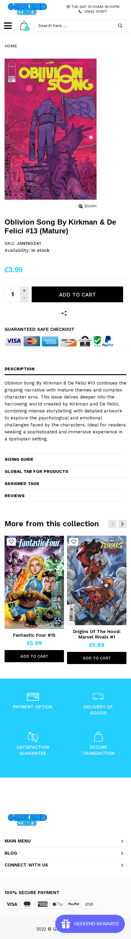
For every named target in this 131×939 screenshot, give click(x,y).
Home (11, 45)
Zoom (90, 205)
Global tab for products (36, 471)
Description (19, 368)
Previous (112, 524)
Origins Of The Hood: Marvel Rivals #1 (97, 634)
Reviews (15, 495)
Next (122, 524)
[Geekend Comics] (27, 9)
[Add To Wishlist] (11, 542)
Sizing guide (19, 459)
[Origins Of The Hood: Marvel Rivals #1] (96, 580)
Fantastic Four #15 (34, 635)
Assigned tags (22, 483)
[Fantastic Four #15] (34, 582)
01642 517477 (95, 11)
